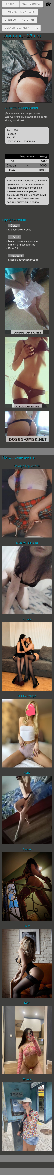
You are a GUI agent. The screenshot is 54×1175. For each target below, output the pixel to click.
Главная (10, 4)
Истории (28, 20)
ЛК (36, 28)
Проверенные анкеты (20, 12)
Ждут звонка (31, 4)
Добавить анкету (17, 28)
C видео (10, 20)
